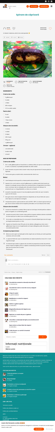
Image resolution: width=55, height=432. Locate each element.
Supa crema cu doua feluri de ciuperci (20, 325)
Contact (5, 417)
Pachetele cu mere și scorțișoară (16, 384)
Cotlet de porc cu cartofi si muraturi (19, 330)
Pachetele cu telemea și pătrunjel (16, 395)
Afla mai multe (49, 429)
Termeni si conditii (7, 405)
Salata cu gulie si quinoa (16, 304)
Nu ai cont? (34, 6)
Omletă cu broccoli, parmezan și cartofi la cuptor (21, 389)
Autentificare (44, 6)
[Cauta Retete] (27, 6)
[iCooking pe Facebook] (45, 1)
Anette (9, 29)
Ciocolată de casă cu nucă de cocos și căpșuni (22, 287)
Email (21, 37)
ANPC (4, 414)
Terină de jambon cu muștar (15, 373)
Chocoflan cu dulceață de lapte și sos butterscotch (24, 320)
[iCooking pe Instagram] (48, 1)
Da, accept (39, 429)
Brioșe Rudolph (11, 379)
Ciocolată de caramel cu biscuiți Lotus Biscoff (22, 282)
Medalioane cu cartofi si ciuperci (18, 298)
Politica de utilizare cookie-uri (10, 408)
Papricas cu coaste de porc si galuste (20, 314)
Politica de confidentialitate (10, 411)
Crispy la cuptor (13, 293)
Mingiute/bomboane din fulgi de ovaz (20, 309)
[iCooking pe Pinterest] (51, 1)
